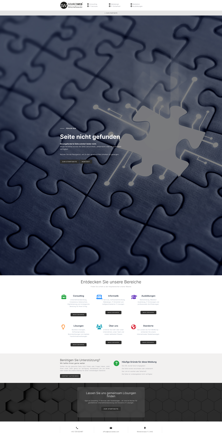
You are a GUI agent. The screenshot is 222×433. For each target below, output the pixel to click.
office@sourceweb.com (111, 431)
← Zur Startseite (111, 13)
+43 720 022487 (77, 431)
